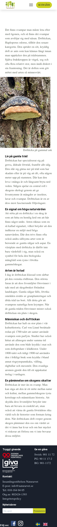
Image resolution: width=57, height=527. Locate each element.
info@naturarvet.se (22, 486)
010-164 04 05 (16, 490)
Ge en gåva (44, 5)
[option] (46, 524)
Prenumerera (39, 510)
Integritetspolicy (12, 498)
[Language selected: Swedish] (43, 523)
